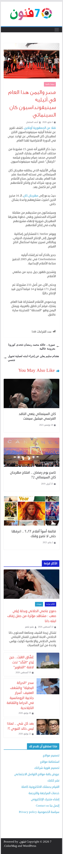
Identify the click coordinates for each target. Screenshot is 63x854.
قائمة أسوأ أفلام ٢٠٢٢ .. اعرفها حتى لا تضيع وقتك (34, 533)
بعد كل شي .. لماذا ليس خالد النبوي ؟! (20, 726)
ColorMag (10, 846)
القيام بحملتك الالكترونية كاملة (40, 787)
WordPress (29, 846)
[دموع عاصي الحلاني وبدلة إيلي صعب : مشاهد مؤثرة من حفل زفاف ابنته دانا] (31, 584)
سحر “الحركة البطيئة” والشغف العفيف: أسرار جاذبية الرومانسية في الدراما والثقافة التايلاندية (20, 695)
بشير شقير (29, 627)
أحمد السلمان (32, 122)
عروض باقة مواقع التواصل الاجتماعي (36, 774)
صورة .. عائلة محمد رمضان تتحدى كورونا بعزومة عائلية (31, 346)
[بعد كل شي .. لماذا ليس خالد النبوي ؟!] (48, 728)
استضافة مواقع (49, 762)
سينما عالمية (49, 84)
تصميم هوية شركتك (46, 768)
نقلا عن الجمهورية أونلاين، (39, 128)
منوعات (39, 604)
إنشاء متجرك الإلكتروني (45, 799)
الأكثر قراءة (50, 604)
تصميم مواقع (51, 755)
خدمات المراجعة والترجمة (44, 793)
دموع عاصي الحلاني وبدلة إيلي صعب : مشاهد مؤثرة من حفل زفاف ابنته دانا (31, 616)
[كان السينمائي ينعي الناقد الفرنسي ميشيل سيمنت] (31, 381)
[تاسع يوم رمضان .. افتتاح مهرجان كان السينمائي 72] (31, 439)
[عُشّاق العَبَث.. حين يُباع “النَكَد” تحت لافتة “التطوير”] (48, 664)
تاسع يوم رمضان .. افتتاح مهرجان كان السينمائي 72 (33, 475)
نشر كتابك (53, 780)
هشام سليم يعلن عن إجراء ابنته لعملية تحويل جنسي (33, 358)
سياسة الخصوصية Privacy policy (39, 812)
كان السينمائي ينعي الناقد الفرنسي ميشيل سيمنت (37, 416)
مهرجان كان (30, 195)
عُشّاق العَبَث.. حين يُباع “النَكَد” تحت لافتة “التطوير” (21, 662)
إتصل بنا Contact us (47, 805)
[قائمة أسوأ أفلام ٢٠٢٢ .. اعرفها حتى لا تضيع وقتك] (31, 498)
